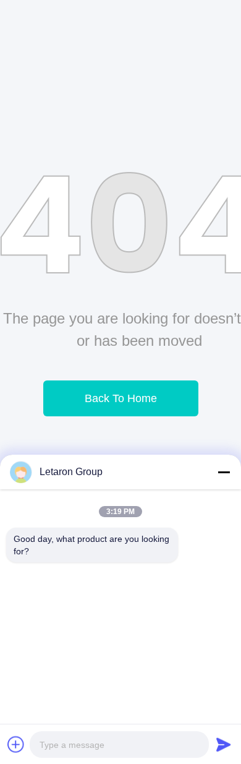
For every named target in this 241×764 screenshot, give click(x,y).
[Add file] (16, 744)
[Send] (224, 744)
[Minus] (223, 472)
